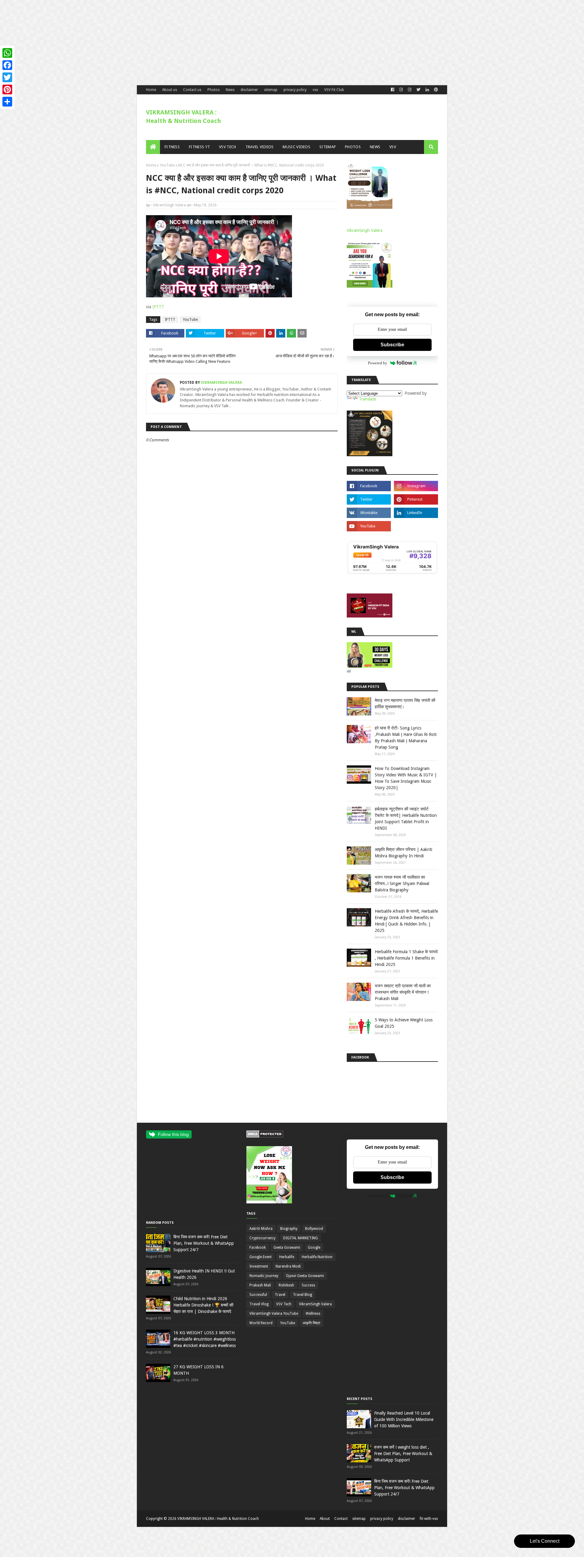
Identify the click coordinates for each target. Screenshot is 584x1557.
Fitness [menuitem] (172, 147)
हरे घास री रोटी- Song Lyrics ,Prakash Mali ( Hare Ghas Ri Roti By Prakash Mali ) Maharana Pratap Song (405, 738)
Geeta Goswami (286, 1247)
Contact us (192, 90)
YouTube (167, 165)
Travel (280, 1295)
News (230, 90)
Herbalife (286, 1257)
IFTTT (158, 306)
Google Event (260, 1257)
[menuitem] (153, 147)
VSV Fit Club (334, 90)
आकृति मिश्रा (311, 1323)
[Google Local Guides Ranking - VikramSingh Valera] (392, 572)
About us (169, 90)
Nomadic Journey (263, 1276)
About (325, 1519)
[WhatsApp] (7, 53)
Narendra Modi (288, 1266)
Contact (341, 1519)
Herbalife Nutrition (317, 1257)
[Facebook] (7, 65)
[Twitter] (7, 77)
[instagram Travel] (409, 89)
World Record (261, 1323)
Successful (258, 1295)
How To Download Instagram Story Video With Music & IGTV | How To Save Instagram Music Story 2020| (406, 778)
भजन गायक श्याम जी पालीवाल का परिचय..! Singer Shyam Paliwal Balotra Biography (402, 883)
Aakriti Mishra (261, 1228)
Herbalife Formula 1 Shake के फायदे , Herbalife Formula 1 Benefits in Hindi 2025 (406, 958)
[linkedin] (427, 89)
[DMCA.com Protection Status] (264, 1136)
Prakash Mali (260, 1285)
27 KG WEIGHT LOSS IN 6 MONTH (198, 1370)
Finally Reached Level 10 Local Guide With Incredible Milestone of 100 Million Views (403, 1419)
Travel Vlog (259, 1304)
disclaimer (249, 90)
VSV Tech (283, 1304)
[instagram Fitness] (401, 89)
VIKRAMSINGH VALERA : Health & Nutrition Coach (218, 1519)
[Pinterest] (7, 89)
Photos (213, 90)
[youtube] (369, 526)
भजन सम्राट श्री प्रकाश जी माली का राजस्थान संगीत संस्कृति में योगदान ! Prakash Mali (403, 992)
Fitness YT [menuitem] (199, 147)
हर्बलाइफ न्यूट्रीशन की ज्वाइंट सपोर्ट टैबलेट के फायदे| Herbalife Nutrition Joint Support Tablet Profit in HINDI (406, 818)
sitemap (270, 90)
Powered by (377, 363)
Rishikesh (286, 1285)
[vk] (369, 513)
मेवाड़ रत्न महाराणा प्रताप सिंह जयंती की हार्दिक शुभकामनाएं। (405, 703)
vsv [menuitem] (392, 147)
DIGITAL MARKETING (300, 1238)
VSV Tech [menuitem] (227, 147)
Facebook (257, 1247)
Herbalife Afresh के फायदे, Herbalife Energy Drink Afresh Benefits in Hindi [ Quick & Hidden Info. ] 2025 (406, 921)
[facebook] (392, 89)
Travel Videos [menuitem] (259, 147)
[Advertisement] (182, 42)
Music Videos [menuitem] (296, 147)
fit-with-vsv (429, 1519)
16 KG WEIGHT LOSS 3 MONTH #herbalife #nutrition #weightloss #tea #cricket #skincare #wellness (204, 1339)
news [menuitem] (375, 147)
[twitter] (418, 89)
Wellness (313, 1313)
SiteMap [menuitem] (327, 147)
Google (314, 1247)
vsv (315, 90)
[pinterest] (435, 89)
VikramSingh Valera (169, 205)
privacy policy (295, 90)
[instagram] (416, 486)
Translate (367, 399)
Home (151, 90)
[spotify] (416, 526)
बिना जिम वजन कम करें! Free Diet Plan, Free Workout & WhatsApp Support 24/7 (203, 1243)
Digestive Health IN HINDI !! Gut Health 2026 (204, 1274)
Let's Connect (544, 1541)
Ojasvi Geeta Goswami (305, 1276)
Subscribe (392, 344)
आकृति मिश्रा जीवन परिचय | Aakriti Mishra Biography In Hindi (403, 852)
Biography (288, 1228)
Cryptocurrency (262, 1238)
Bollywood (314, 1228)
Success (308, 1285)
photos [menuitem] (353, 147)
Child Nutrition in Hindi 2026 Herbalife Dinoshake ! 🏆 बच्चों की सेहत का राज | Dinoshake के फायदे (203, 1305)
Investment (258, 1266)
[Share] (7, 102)
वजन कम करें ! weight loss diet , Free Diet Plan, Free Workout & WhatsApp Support (403, 1453)
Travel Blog (302, 1295)
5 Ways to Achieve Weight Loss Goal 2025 (404, 1023)
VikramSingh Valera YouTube (273, 1313)
